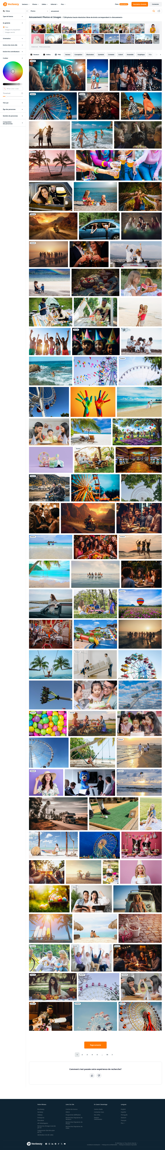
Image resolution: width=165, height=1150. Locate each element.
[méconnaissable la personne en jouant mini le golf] (113, 813)
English (123, 1109)
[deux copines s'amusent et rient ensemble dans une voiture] (99, 226)
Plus (62, 4)
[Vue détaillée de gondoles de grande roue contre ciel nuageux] (140, 695)
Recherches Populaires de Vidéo (74, 1127)
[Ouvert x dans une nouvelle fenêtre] (61, 1144)
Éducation (40, 1120)
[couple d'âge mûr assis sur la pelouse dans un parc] (49, 957)
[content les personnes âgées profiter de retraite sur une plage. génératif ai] (83, 872)
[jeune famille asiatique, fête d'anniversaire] (95, 695)
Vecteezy (40, 1112)
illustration (90, 54)
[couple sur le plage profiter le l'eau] (95, 928)
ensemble (130, 54)
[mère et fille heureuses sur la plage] (50, 547)
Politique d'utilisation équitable (128, 1144)
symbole (101, 54)
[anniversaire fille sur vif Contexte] (141, 872)
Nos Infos (97, 1115)
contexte (111, 54)
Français (123, 1120)
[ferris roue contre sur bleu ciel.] (140, 371)
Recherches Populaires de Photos (74, 1123)
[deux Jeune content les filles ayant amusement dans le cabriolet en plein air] (141, 106)
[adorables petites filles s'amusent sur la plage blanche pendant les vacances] (97, 75)
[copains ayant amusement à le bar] (141, 226)
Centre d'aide (98, 1109)
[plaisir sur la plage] (92, 135)
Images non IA (10, 32)
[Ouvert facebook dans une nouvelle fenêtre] (46, 1144)
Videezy (39, 1115)
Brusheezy (40, 1109)
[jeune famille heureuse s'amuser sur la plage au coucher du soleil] (139, 753)
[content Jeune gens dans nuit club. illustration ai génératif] (57, 75)
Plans (117, 4)
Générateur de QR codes (45, 1135)
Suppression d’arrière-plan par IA (46, 1131)
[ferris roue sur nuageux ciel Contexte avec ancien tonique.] (95, 1016)
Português (124, 1115)
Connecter (155, 4)
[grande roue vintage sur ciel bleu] (140, 1016)
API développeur (42, 1123)
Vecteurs (25, 4)
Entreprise (40, 1118)
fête (150, 54)
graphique (141, 54)
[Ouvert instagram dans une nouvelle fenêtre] (49, 1144)
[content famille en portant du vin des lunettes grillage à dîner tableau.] (50, 1016)
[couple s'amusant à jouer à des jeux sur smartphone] (91, 898)
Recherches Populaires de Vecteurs (74, 1118)
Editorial (53, 4)
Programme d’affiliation (73, 1115)
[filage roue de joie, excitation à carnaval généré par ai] (53, 106)
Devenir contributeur (98, 1118)
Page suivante (95, 1045)
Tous (6, 27)
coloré (120, 54)
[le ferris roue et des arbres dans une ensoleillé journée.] (141, 487)
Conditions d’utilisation (93, 1144)
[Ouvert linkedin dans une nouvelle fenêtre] (52, 1144)
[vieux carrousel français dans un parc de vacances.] (50, 634)
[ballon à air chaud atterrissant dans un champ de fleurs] (140, 603)
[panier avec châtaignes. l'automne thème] (140, 928)
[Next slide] (159, 54)
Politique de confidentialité (109, 1144)
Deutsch (123, 1118)
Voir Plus (156, 39)
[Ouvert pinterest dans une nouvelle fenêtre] (55, 1144)
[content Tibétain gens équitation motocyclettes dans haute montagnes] (49, 487)
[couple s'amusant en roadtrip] (50, 196)
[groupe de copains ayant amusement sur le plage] (50, 341)
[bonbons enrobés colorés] (48, 723)
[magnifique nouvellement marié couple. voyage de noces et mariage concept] (139, 402)
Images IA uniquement (12, 30)
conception (78, 54)
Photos (34, 4)
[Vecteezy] (11, 4)
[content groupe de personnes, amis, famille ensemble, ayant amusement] (95, 574)
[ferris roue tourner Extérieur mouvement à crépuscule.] (99, 845)
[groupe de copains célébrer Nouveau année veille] (98, 106)
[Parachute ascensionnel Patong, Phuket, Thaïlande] (139, 782)
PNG (59, 54)
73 (107, 1055)
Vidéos (44, 4)
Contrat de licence (71, 1109)
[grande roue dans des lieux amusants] (95, 371)
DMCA (68, 1112)
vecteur (67, 54)
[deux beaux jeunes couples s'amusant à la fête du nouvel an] (89, 254)
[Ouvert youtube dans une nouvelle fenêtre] (64, 1144)
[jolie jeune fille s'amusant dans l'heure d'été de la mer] (50, 371)
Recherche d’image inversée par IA (46, 1127)
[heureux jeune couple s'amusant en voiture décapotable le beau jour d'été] (136, 254)
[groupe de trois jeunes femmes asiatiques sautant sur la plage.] (140, 547)
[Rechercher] (154, 11)
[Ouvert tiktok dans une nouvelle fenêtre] (58, 1144)
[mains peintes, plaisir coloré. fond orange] (93, 402)
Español (123, 1112)
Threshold (6, 93)
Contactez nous (99, 1112)
